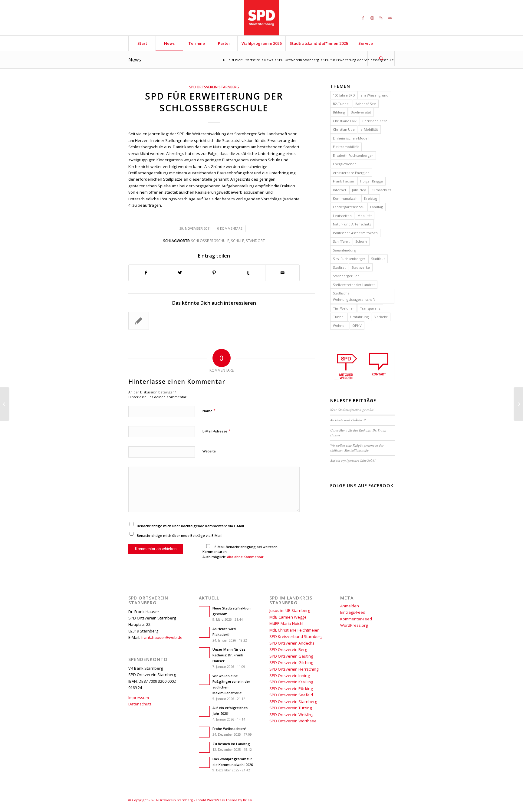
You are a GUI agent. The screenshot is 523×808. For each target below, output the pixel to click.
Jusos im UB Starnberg (289, 610)
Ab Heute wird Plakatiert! (348, 420)
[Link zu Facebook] (362, 17)
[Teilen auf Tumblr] (248, 273)
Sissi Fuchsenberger (349, 258)
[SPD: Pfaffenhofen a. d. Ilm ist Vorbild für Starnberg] (4, 404)
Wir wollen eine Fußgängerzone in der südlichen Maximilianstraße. (356, 448)
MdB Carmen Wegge (288, 617)
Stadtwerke (360, 267)
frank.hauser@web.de (162, 637)
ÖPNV (357, 325)
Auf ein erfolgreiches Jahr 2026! (353, 460)
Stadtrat (339, 267)
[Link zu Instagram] (372, 17)
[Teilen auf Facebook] (146, 273)
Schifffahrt (341, 241)
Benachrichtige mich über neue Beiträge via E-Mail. (179, 535)
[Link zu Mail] (390, 17)
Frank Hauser (343, 181)
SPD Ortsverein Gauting (291, 656)
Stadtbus (378, 258)
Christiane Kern (374, 121)
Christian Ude (344, 129)
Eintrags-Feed (352, 612)
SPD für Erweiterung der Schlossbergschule (214, 102)
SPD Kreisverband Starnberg (295, 636)
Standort (255, 240)
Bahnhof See (365, 103)
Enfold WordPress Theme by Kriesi (224, 800)
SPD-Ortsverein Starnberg (172, 800)
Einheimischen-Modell (351, 138)
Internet (339, 190)
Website (209, 451)
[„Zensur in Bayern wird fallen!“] (138, 321)
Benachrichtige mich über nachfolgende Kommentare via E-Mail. (191, 526)
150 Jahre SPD (344, 95)
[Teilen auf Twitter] (180, 273)
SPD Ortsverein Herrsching (293, 669)
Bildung (339, 112)
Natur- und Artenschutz (352, 224)
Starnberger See (346, 276)
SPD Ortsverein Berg (288, 649)
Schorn (361, 241)
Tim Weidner (343, 308)
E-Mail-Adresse (216, 431)
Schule (237, 240)
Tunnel (338, 316)
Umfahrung (359, 316)
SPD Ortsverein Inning (289, 675)
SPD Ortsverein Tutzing (290, 708)
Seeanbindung (344, 250)
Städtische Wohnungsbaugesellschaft (354, 296)
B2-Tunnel (341, 103)
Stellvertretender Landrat (354, 284)
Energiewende (345, 164)
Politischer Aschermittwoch (355, 233)
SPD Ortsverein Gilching (291, 662)
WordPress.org (354, 625)
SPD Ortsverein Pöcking (291, 688)
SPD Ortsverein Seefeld (291, 695)
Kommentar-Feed (356, 619)
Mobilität (364, 215)
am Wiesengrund (374, 95)
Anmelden (349, 606)
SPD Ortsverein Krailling (291, 682)
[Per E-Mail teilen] (282, 273)
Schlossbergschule (210, 240)
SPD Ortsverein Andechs (291, 643)
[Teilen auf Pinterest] (214, 273)
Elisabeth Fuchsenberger (353, 155)
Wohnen (340, 325)
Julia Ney (359, 190)
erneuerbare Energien (351, 172)
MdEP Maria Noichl (286, 623)
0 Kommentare (229, 228)
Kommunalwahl (345, 198)
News (134, 59)
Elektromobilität (346, 146)
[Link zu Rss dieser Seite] (381, 17)
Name (208, 410)
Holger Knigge (371, 181)
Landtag (376, 207)
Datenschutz (140, 704)
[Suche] (381, 58)
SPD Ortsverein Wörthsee (293, 721)
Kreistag (370, 198)
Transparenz (370, 308)
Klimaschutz (381, 190)
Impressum (138, 697)
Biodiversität (361, 112)
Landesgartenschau (348, 207)
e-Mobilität (369, 129)
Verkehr (381, 316)
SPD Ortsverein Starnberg (214, 86)
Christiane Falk (345, 121)
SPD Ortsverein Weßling (291, 714)
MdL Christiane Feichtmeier (294, 630)
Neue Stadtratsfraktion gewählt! (352, 409)
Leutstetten (342, 215)
